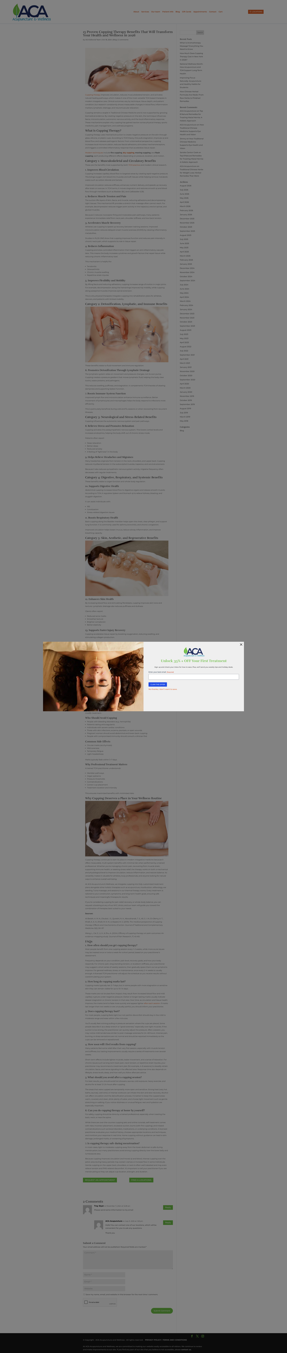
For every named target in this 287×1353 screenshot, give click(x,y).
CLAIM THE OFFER (157, 684)
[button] (241, 644)
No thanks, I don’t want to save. (163, 689)
